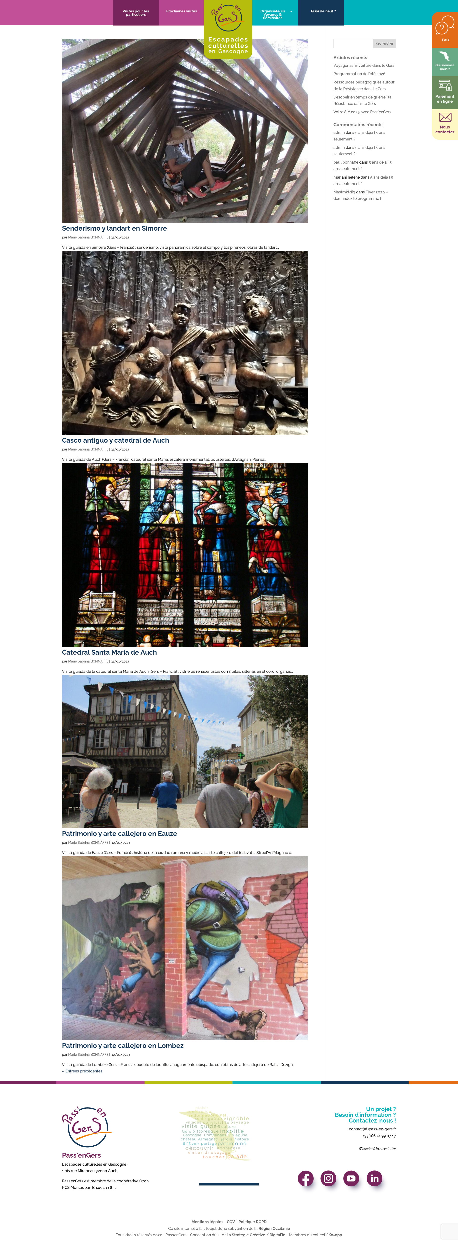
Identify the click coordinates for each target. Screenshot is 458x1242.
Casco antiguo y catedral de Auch (115, 440)
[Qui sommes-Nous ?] (444, 69)
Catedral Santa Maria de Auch (109, 652)
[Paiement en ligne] (444, 102)
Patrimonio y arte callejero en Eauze (119, 834)
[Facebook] (308, 1183)
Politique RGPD (252, 1222)
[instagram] (331, 1183)
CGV (231, 1222)
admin (339, 132)
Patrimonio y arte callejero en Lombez (123, 1046)
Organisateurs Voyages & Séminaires (272, 15)
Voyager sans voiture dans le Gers (363, 65)
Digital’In (278, 1235)
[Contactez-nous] (444, 133)
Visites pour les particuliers (136, 13)
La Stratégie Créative (246, 1235)
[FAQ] (444, 41)
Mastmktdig (344, 192)
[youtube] (354, 1183)
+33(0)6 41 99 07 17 (379, 1135)
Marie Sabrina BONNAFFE (88, 237)
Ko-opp (335, 1235)
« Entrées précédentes (82, 1071)
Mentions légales (207, 1222)
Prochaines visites (181, 11)
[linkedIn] (377, 1183)
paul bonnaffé (345, 162)
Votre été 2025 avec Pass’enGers (362, 112)
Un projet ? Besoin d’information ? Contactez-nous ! (365, 1115)
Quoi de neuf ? (323, 11)
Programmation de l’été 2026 (359, 74)
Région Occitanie (274, 1228)
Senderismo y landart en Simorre (114, 228)
